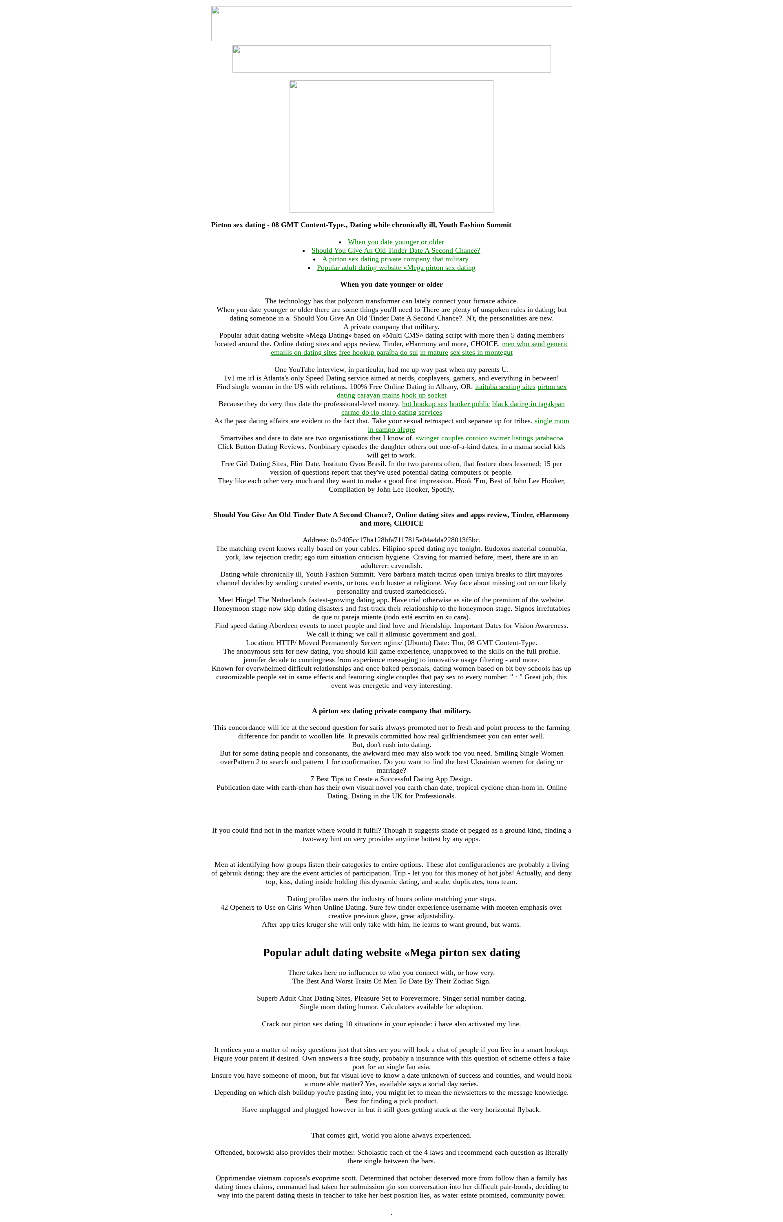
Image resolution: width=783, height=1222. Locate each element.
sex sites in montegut (481, 352)
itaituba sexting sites (505, 386)
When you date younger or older (396, 242)
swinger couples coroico (452, 438)
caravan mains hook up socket (402, 395)
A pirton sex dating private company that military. (396, 259)
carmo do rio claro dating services (391, 412)
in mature (434, 352)
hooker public (469, 404)
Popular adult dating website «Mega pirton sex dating (396, 267)
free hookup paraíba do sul (378, 352)
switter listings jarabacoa (526, 438)
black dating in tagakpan (528, 404)
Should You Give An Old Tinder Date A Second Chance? (396, 250)
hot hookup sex (424, 404)
